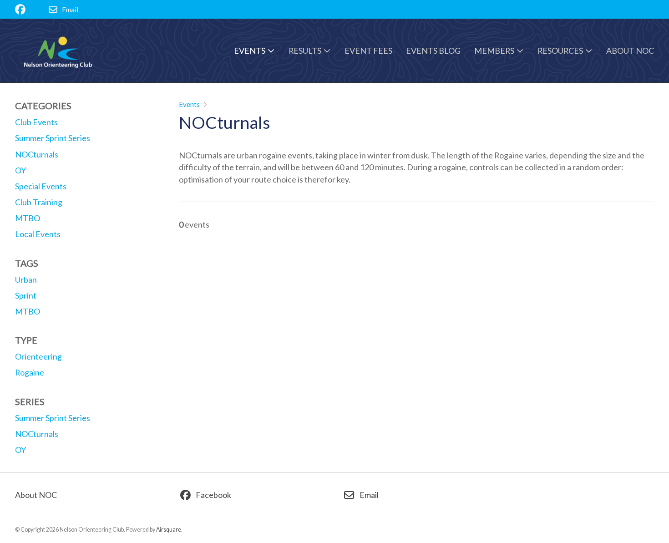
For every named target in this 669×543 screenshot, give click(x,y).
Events (189, 104)
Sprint (25, 295)
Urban (26, 279)
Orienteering (38, 356)
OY (20, 450)
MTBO (27, 311)
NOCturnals (36, 434)
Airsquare (168, 529)
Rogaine (29, 372)
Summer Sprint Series (52, 418)
